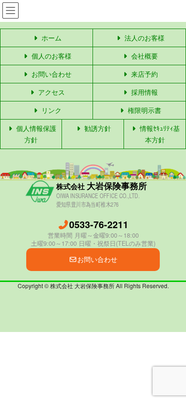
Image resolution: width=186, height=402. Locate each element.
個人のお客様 (51, 55)
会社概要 (143, 55)
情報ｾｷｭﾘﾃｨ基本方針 (159, 133)
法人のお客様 (144, 37)
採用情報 (143, 92)
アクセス (50, 92)
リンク (51, 110)
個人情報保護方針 (35, 133)
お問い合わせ (51, 74)
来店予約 (143, 74)
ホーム (51, 37)
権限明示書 (143, 110)
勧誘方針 (97, 128)
